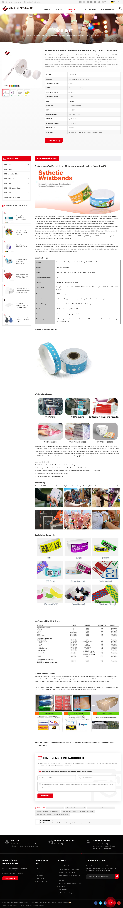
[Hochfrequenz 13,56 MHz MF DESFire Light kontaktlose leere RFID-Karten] (9, 290)
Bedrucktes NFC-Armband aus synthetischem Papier (52, 814)
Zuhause (47, 9)
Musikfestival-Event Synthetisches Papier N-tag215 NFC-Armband (71, 771)
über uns (59, 9)
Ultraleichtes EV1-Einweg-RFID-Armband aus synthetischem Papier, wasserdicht (22, 261)
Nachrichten (90, 9)
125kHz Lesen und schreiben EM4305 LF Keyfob (23, 319)
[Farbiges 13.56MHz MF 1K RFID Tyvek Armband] (9, 232)
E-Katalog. (9, 878)
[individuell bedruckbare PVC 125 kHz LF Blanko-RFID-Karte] (9, 304)
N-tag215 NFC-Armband (55, 808)
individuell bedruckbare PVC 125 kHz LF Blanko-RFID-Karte (22, 305)
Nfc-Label (62, 886)
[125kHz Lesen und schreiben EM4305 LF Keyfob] (9, 319)
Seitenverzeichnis (13, 905)
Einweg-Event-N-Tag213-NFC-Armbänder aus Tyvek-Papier (21, 218)
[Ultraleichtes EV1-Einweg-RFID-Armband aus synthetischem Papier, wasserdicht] (9, 261)
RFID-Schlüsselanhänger (66, 893)
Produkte (71, 9)
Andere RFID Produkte (12, 197)
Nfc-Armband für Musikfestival (75, 808)
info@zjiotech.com (36, 2)
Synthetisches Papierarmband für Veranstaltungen (78, 811)
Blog (4, 905)
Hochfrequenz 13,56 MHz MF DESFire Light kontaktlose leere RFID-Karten (23, 290)
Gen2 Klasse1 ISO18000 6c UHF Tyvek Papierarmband (21, 247)
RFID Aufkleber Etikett (11, 174)
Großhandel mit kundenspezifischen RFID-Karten (70, 876)
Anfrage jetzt (52, 140)
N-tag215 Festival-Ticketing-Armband (48, 811)
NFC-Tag (61, 880)
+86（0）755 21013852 (14, 2)
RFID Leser (7, 193)
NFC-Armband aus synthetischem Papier (100, 808)
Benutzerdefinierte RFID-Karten (68, 866)
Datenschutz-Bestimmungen (35, 905)
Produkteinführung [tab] (47, 158)
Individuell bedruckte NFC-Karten (69, 869)
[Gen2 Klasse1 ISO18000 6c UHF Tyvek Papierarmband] (9, 246)
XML (22, 905)
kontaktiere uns (107, 9)
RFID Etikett (8, 169)
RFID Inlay (7, 183)
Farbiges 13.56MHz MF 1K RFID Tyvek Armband (22, 232)
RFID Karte (7, 164)
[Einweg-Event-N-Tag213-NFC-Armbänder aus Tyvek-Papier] (9, 217)
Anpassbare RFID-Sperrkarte (67, 872)
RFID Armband (39, 35)
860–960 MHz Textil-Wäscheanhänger (70, 883)
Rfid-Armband (63, 889)
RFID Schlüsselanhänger (12, 188)
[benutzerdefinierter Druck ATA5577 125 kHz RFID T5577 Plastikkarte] (9, 275)
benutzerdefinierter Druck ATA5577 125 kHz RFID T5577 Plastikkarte (22, 276)
